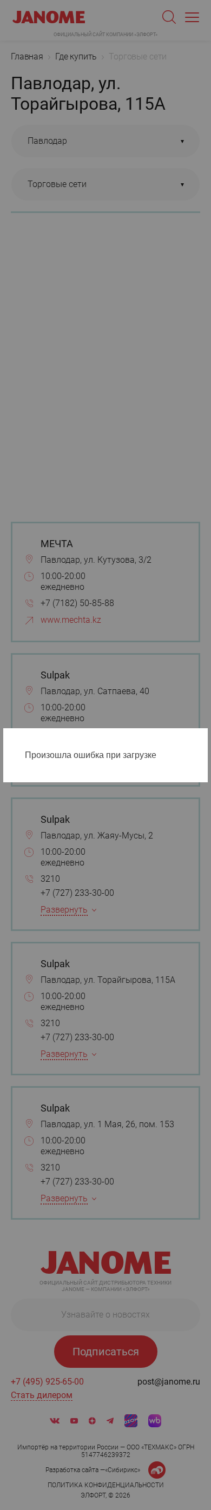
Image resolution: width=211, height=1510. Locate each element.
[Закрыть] (202, 738)
